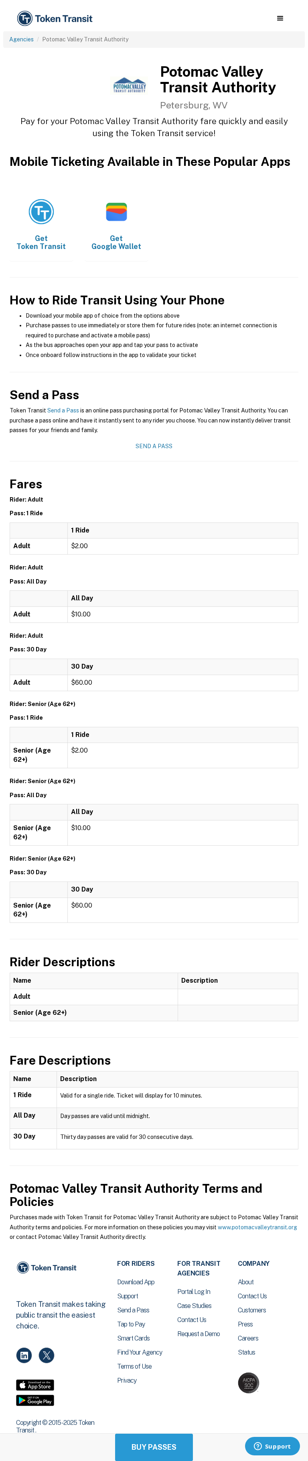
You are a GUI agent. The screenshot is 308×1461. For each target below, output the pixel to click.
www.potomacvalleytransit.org (257, 1227)
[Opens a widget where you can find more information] (272, 1447)
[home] (56, 18)
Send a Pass (63, 410)
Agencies (21, 39)
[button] (280, 18)
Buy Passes (154, 1447)
